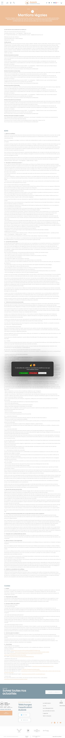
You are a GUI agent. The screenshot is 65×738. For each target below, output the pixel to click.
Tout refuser (34, 373)
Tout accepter (24, 373)
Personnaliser (42, 373)
